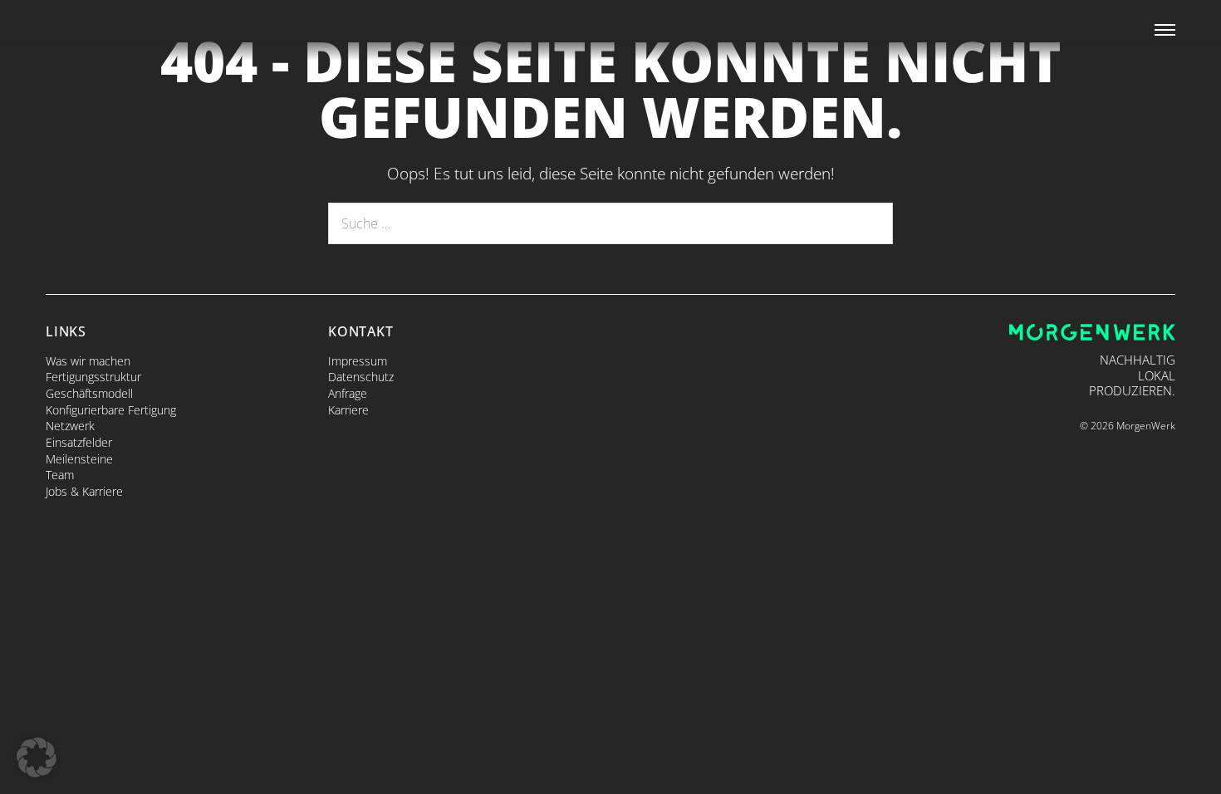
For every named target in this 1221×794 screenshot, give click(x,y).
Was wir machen (88, 361)
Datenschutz (361, 377)
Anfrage (347, 393)
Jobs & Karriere (84, 491)
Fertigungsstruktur (93, 377)
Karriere (348, 410)
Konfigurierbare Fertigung (111, 410)
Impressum (357, 361)
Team (60, 475)
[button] (36, 757)
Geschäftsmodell (89, 393)
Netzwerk (70, 426)
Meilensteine (79, 459)
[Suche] (870, 223)
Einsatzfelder (79, 442)
